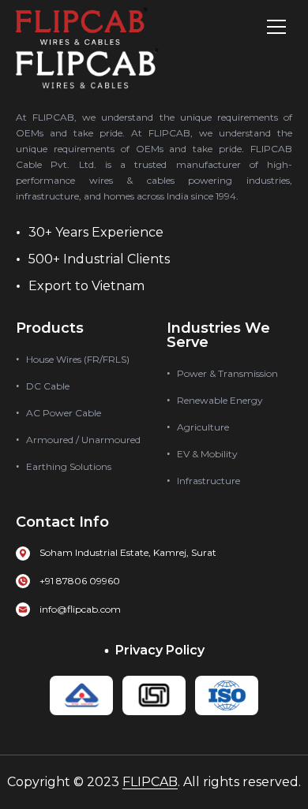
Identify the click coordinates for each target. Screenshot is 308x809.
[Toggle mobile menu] (276, 26)
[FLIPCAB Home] (82, 27)
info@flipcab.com (80, 609)
